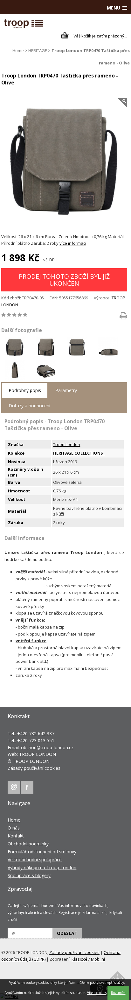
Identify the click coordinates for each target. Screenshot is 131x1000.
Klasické (79, 959)
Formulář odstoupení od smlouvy (42, 852)
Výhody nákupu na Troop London (42, 867)
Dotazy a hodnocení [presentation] (29, 406)
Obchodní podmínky (28, 844)
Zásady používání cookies (34, 768)
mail (14, 787)
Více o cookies (97, 992)
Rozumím (118, 992)
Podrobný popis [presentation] (25, 390)
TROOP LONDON (37, 754)
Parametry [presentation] (66, 390)
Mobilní (98, 959)
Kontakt (16, 836)
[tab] (24, 390)
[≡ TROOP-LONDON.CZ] (24, 27)
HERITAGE (37, 50)
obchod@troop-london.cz (47, 747)
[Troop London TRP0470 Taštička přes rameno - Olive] (64, 162)
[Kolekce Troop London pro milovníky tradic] (104, 453)
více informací (72, 243)
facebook (27, 787)
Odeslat (67, 933)
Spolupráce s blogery (29, 875)
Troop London (66, 444)
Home (18, 50)
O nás (14, 828)
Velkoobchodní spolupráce (35, 860)
